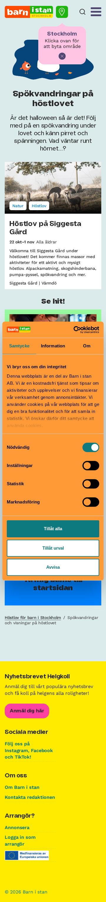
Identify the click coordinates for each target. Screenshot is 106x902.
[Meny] (96, 11)
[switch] (90, 465)
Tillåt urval (53, 547)
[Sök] (82, 12)
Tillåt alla (53, 528)
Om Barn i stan (22, 787)
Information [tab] (53, 345)
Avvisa (53, 567)
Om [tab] (86, 345)
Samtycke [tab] (19, 345)
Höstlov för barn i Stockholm (33, 617)
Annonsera (17, 827)
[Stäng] (62, 56)
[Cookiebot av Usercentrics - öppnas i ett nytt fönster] (74, 330)
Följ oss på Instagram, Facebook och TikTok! (29, 750)
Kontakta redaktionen (30, 797)
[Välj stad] (62, 12)
